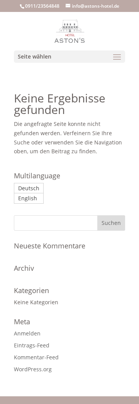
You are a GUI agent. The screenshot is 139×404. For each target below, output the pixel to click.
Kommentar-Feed (36, 357)
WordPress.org (33, 369)
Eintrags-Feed (31, 345)
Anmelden (27, 333)
